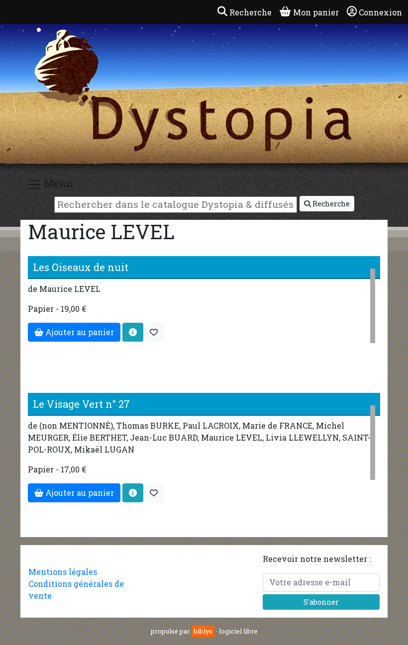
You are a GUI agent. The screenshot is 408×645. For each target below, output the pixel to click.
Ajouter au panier (78, 332)
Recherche (330, 203)
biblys (203, 631)
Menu (57, 183)
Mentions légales (62, 571)
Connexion (380, 12)
